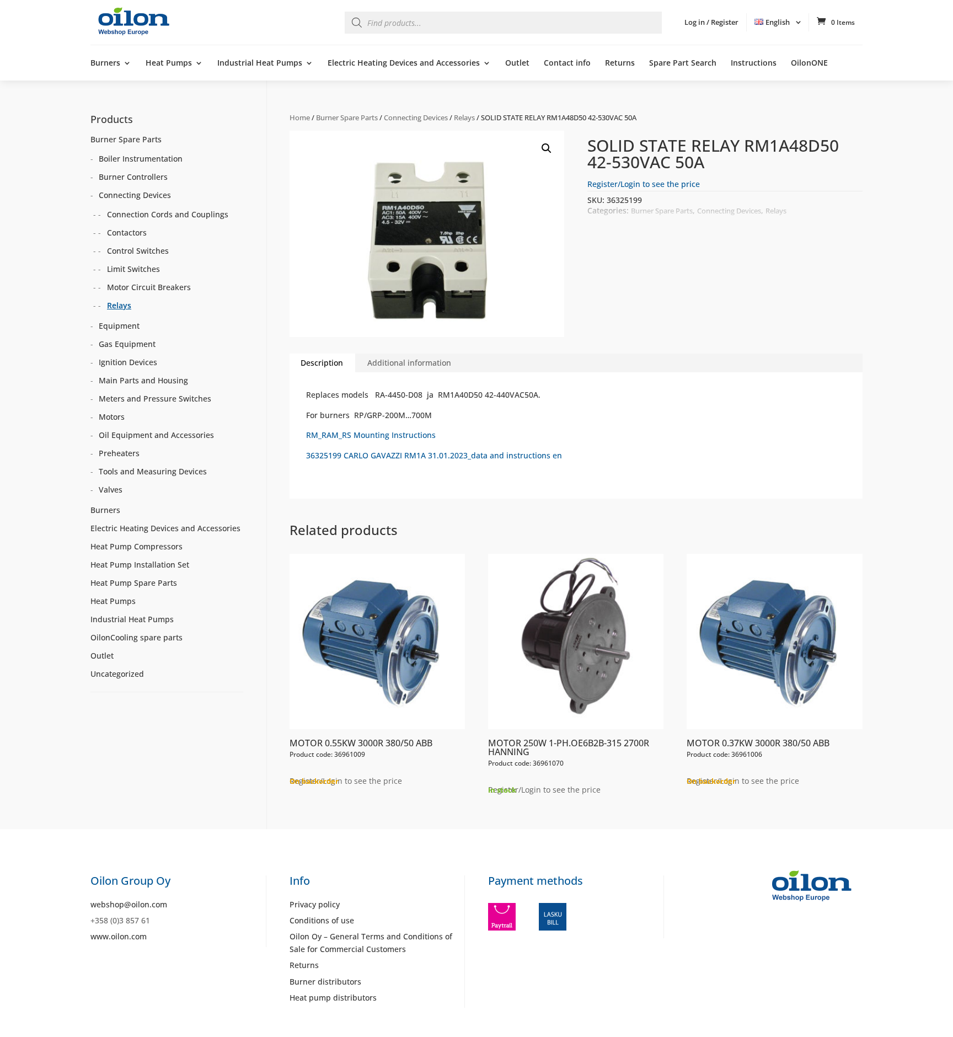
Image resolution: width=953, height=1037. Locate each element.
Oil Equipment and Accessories (156, 435)
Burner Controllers (133, 177)
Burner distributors (325, 981)
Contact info (567, 63)
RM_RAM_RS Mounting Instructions (371, 435)
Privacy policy (315, 904)
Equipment (119, 325)
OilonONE (809, 63)
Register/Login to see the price (643, 184)
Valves (110, 489)
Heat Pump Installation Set (139, 564)
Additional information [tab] (409, 362)
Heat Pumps (169, 63)
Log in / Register (711, 22)
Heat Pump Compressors (136, 546)
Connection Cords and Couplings (167, 214)
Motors (112, 416)
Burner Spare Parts (347, 117)
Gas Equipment (127, 344)
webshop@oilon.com (128, 904)
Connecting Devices (416, 117)
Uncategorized (117, 674)
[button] (546, 148)
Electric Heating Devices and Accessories (404, 63)
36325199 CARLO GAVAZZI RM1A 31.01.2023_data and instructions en (434, 455)
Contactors (127, 232)
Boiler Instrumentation (141, 158)
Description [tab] (322, 362)
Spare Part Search (682, 63)
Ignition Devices (128, 362)
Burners (105, 63)
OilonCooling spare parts (136, 637)
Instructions (754, 63)
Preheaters (119, 453)
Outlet (517, 63)
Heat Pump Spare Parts (133, 583)
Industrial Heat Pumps (259, 63)
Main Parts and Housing (143, 380)
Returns (620, 63)
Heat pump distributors (333, 997)
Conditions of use (322, 920)
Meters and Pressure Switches (155, 398)
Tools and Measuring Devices (153, 471)
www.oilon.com (118, 936)
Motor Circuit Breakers (149, 287)
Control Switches (138, 250)
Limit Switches (133, 269)
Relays (464, 117)
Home (300, 117)
